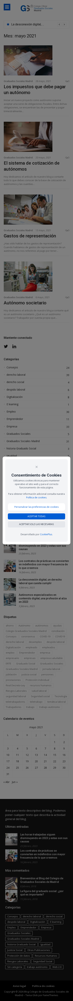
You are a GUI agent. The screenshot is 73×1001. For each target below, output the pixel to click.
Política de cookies (36, 497)
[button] (36, 507)
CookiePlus (46, 534)
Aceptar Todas (36, 516)
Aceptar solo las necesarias (36, 524)
